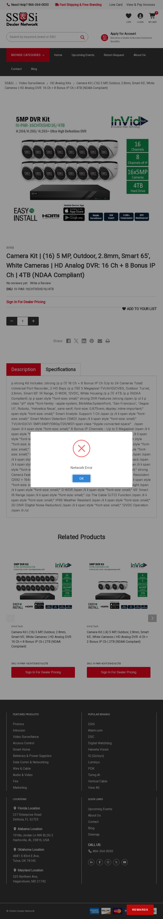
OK (81, 478)
